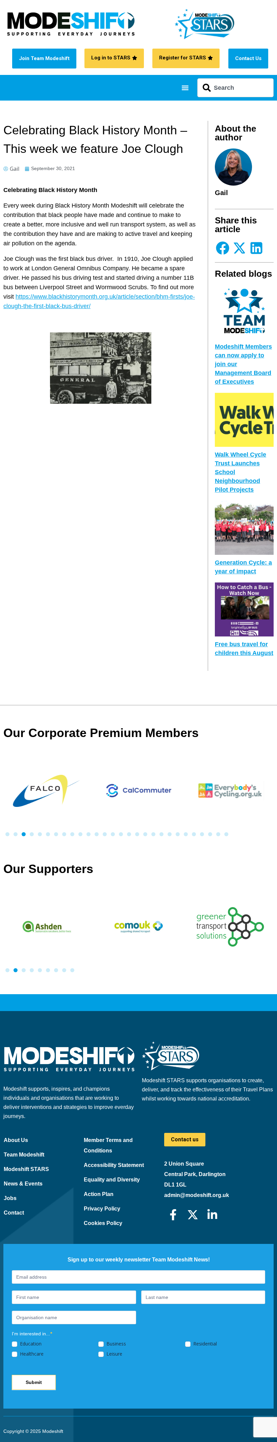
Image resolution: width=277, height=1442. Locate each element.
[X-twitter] (193, 1215)
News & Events (23, 1184)
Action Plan (99, 1194)
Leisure (113, 1354)
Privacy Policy (102, 1209)
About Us (16, 1140)
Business (115, 1344)
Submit (34, 1382)
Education (30, 1344)
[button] (185, 87)
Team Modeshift (24, 1155)
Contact (14, 1213)
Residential (204, 1344)
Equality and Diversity (112, 1179)
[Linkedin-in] (212, 1215)
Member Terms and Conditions (108, 1145)
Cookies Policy (103, 1223)
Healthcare (31, 1354)
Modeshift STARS (26, 1169)
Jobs (10, 1198)
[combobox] (235, 87)
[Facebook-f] (173, 1215)
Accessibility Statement (114, 1165)
